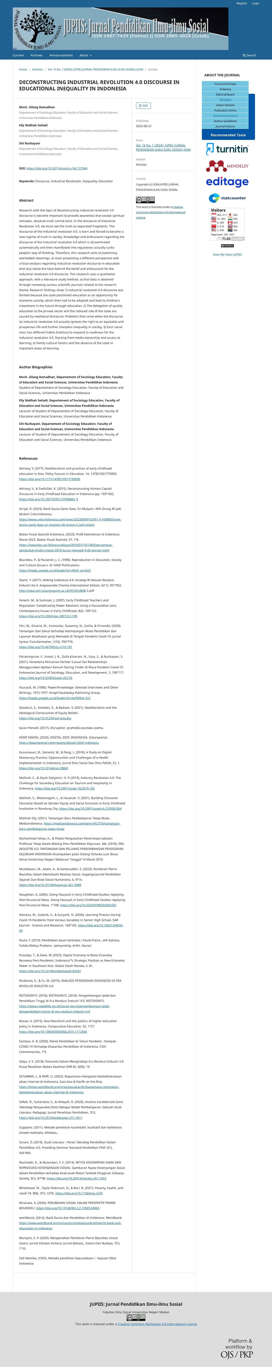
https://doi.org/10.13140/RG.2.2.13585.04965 (67, 1208)
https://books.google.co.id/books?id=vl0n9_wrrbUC (55, 570)
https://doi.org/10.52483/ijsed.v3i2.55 (45, 678)
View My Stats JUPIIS (227, 254)
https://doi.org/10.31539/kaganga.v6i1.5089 (50, 885)
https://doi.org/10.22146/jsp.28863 (43, 768)
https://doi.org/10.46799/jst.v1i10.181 (45, 647)
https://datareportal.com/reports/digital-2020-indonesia (59, 743)
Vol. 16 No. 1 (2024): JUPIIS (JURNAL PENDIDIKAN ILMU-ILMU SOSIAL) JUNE (95, 69)
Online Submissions (225, 116)
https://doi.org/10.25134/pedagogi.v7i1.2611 (50, 1118)
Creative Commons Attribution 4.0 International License (160, 212)
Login (255, 3)
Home (23, 69)
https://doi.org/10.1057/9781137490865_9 (48, 499)
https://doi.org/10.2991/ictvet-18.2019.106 (65, 788)
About (84, 55)
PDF (145, 106)
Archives (37, 55)
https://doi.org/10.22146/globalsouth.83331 (50, 971)
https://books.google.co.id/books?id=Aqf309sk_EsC (55, 698)
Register (242, 3)
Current (18, 55)
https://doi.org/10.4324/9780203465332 (88, 905)
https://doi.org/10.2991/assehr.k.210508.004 (90, 809)
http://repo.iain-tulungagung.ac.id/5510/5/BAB (52, 591)
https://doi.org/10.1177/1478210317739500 (49, 479)
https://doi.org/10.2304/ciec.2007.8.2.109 (48, 616)
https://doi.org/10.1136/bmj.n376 (79, 1193)
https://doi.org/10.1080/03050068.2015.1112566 (53, 1032)
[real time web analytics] (227, 246)
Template (225, 100)
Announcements (61, 55)
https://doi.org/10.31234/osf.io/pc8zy (45, 718)
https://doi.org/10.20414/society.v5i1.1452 (76, 1178)
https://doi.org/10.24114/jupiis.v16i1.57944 (56, 168)
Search (251, 55)
